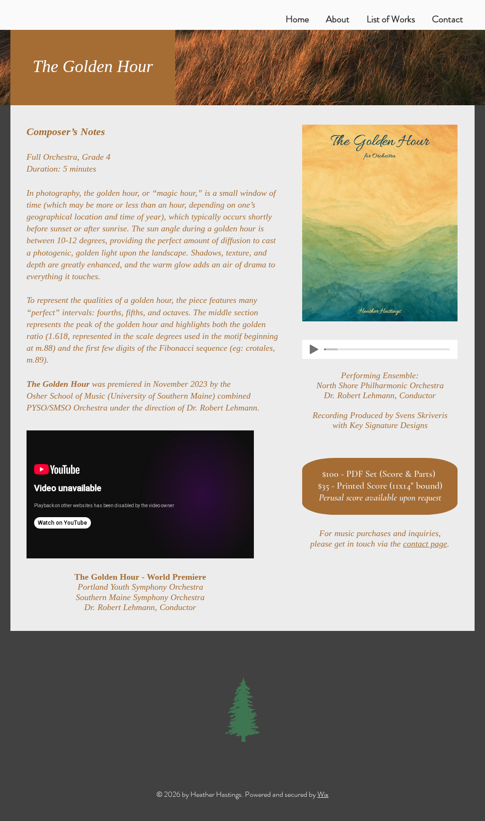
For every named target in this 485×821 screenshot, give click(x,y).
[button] (390, 15)
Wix (323, 794)
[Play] (314, 349)
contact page (425, 543)
